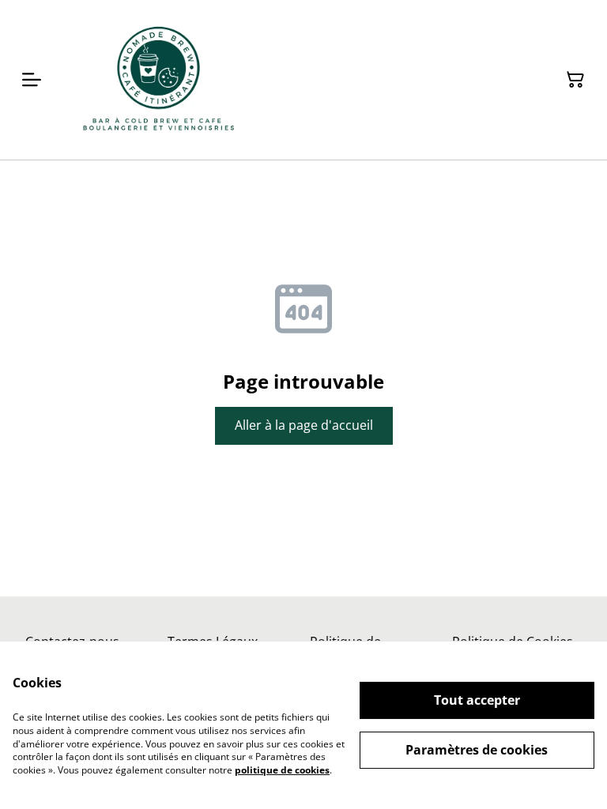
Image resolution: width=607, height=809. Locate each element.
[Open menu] (32, 79)
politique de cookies (282, 770)
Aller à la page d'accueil (304, 425)
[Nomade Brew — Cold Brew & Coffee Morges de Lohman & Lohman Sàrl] (158, 80)
